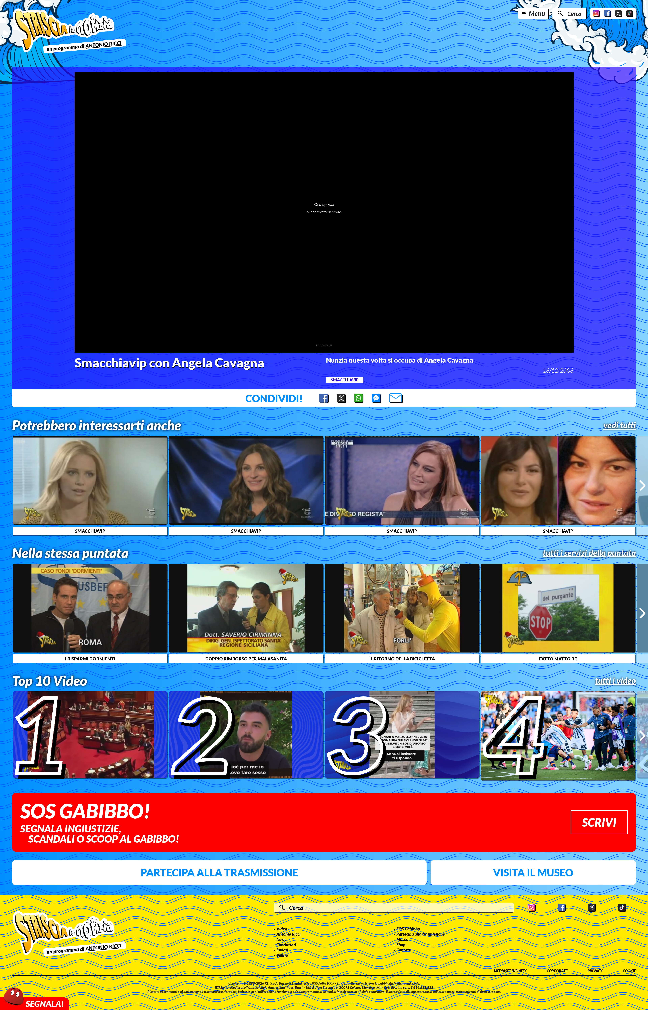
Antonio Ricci (288, 933)
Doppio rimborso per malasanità (246, 659)
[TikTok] (629, 13)
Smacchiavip (345, 379)
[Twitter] (618, 13)
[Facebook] (607, 13)
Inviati (282, 949)
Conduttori (286, 944)
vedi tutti (619, 425)
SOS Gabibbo (408, 928)
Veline (282, 955)
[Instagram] (596, 13)
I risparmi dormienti (90, 659)
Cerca (574, 13)
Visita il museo (533, 872)
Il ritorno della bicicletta (402, 659)
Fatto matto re (558, 659)
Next (642, 485)
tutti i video (615, 680)
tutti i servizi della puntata (589, 553)
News (281, 939)
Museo (402, 939)
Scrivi (599, 822)
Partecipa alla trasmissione (219, 872)
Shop (401, 944)
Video (281, 928)
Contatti (403, 949)
